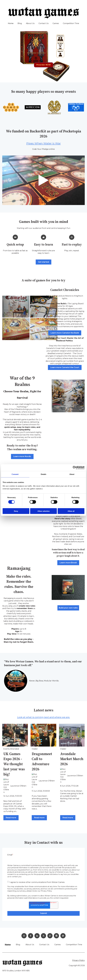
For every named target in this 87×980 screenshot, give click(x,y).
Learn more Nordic (22, 456)
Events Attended (11, 749)
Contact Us (43, 23)
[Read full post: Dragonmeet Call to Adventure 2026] (43, 735)
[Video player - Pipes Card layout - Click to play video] (43, 180)
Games (56, 23)
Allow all (71, 511)
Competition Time (71, 23)
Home (10, 23)
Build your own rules (68, 608)
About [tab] (71, 474)
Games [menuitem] (57, 944)
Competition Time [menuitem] (74, 944)
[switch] (33, 502)
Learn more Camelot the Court (64, 367)
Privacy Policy (78, 960)
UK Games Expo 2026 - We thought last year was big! (14, 764)
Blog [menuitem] (18, 944)
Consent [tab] (15, 474)
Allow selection (43, 511)
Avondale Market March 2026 (71, 759)
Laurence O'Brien (18, 786)
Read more (11, 818)
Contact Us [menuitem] (44, 944)
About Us (30, 23)
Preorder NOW (43, 65)
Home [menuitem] (8, 944)
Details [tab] (43, 474)
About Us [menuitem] (29, 944)
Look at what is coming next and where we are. (43, 717)
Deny (16, 511)
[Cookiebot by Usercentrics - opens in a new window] (74, 467)
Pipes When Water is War (43, 143)
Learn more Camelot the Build (65, 333)
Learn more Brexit (68, 563)
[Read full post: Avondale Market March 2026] (72, 735)
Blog (20, 23)
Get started (43, 262)
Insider (35, 749)
